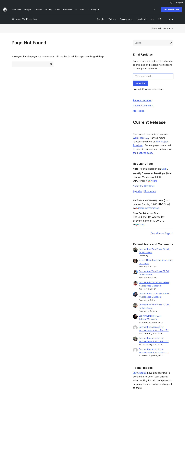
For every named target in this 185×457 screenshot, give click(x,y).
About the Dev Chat (143, 186)
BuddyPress (150, 422)
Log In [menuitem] (171, 2)
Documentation (84, 413)
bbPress (148, 418)
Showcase (49, 409)
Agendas (137, 191)
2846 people (140, 372)
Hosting (15, 418)
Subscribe (140, 83)
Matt (146, 413)
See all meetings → (162, 233)
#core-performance (148, 208)
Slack (164, 168)
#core (154, 180)
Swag (114, 422)
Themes (48, 413)
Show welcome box (161, 28)
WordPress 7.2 (140, 137)
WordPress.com (152, 409)
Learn (80, 409)
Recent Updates (142, 100)
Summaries (150, 191)
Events (113, 413)
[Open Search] (154, 10)
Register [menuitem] (180, 2)
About (14, 409)
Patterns (49, 422)
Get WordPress (171, 9)
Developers (83, 418)
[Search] (170, 43)
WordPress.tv (85, 422)
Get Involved (116, 409)
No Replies (138, 110)
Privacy (15, 422)
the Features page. (143, 152)
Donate (115, 418)
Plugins (48, 418)
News (14, 413)
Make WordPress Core (26, 19)
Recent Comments (143, 105)
